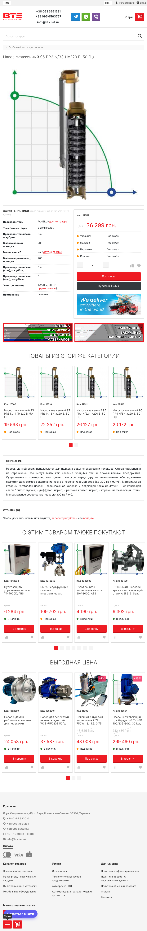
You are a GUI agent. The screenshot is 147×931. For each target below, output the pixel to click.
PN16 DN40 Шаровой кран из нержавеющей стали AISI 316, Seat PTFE (128, 590)
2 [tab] (76, 445)
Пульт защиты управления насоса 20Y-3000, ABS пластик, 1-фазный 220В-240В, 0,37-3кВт (91, 590)
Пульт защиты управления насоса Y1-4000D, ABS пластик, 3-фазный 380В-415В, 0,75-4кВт (18, 590)
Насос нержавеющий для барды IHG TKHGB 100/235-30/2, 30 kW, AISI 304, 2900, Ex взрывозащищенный (127, 720)
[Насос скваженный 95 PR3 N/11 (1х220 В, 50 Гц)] (19, 383)
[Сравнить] (132, 266)
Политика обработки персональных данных (114, 878)
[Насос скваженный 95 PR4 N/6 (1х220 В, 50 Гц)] (128, 383)
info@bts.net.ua (48, 22)
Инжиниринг (59, 871)
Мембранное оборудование (19, 891)
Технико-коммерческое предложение (66, 878)
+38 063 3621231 (48, 11)
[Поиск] (139, 36)
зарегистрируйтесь (64, 518)
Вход (142, 2)
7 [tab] (91, 648)
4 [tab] (73, 648)
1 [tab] (71, 445)
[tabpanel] (19, 403)
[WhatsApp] (86, 17)
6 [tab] (85, 648)
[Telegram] (75, 17)
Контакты (106, 897)
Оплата (105, 891)
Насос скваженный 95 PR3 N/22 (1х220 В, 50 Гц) (91, 413)
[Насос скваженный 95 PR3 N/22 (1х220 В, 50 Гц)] (92, 383)
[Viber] (96, 17)
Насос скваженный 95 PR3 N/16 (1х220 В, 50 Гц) (55, 413)
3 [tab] (68, 648)
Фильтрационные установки (20, 886)
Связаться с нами (20, 914)
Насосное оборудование (18, 871)
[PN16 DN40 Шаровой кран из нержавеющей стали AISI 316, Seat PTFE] (128, 559)
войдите (88, 518)
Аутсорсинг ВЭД (62, 886)
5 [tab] (79, 648)
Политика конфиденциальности (120, 871)
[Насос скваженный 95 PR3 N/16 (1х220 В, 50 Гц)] (55, 383)
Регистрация (126, 2)
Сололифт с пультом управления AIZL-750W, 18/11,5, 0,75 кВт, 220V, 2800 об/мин (90, 720)
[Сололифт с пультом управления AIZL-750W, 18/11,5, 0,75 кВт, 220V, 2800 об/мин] (92, 689)
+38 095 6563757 (48, 16)
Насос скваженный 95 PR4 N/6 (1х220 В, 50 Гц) (127, 413)
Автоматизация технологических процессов (72, 893)
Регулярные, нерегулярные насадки (19, 878)
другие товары (58, 221)
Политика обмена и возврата (118, 886)
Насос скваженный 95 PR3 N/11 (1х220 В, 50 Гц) (19, 413)
